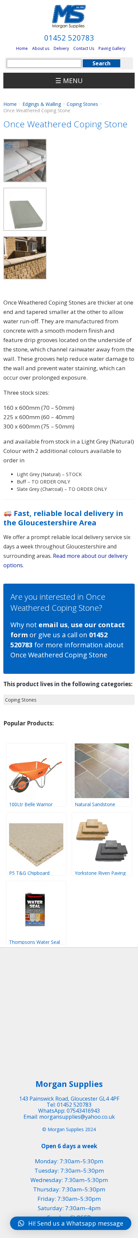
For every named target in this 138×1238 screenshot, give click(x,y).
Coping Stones (82, 104)
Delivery (61, 48)
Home (22, 48)
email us (53, 624)
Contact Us (83, 48)
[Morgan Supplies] (69, 16)
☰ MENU (69, 80)
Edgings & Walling (41, 104)
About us (40, 48)
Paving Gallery (111, 48)
